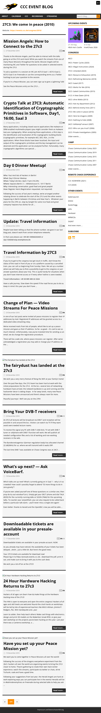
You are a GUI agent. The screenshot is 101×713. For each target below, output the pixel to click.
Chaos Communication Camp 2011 (82, 160)
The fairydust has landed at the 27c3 (34, 368)
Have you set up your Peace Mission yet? (30, 646)
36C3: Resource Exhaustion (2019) (82, 75)
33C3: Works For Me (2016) (79, 87)
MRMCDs (72, 217)
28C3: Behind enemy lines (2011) (81, 108)
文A (98, 3)
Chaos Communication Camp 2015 (82, 156)
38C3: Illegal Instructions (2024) (81, 67)
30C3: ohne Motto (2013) (78, 99)
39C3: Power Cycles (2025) (78, 63)
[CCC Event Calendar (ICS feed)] (73, 237)
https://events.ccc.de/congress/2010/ (26, 30)
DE (64, 416)
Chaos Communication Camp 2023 (82, 148)
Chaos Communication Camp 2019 (82, 152)
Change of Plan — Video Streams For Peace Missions (30, 305)
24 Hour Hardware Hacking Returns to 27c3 (29, 583)
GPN (70, 209)
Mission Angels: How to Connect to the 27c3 (26, 43)
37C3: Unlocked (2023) (77, 71)
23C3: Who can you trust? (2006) (81, 128)
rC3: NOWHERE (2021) (77, 181)
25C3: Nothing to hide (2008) (80, 120)
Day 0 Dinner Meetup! (24, 165)
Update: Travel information (30, 221)
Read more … (59, 91)
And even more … (75, 225)
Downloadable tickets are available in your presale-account (28, 529)
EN (64, 51)
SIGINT (71, 221)
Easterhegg (72, 205)
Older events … (74, 136)
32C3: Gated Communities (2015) (81, 91)
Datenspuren (73, 197)
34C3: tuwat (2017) (75, 83)
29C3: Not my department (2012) (81, 104)
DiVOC (70, 201)
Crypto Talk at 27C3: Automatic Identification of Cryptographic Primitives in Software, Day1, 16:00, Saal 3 (33, 110)
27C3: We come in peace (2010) (81, 112)
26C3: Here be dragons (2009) (80, 116)
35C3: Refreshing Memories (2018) (82, 79)
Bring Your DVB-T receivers (29, 411)
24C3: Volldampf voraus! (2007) (80, 124)
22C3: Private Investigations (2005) (82, 132)
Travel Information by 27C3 (29, 252)
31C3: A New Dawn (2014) (78, 95)
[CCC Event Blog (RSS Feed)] (69, 237)
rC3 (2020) (72, 185)
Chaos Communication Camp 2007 (82, 165)
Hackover (72, 213)
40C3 (70, 58)
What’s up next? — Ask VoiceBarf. (25, 469)
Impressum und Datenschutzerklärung (50, 710)
